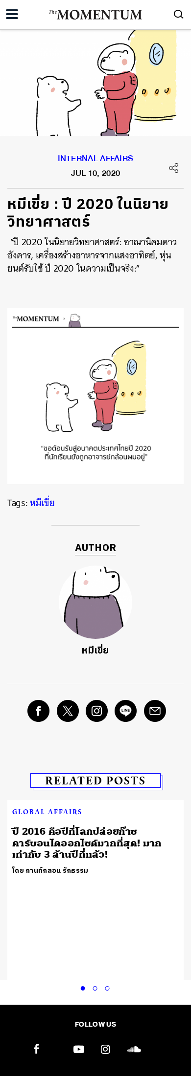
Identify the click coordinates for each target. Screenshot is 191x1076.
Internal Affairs (96, 160)
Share (174, 168)
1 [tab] (85, 987)
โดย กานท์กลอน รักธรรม (50, 870)
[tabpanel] (95, 842)
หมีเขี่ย (42, 503)
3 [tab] (109, 987)
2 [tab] (97, 987)
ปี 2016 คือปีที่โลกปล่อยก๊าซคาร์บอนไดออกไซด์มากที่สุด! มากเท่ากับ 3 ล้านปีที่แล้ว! (87, 843)
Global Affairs (47, 811)
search (178, 14)
